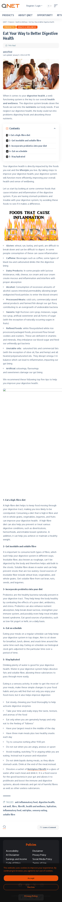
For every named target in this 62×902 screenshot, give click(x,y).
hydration (51, 806)
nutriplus (26, 810)
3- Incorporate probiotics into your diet (28, 146)
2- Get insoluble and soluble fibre (25, 140)
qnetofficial (7, 52)
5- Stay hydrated (17, 156)
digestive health (46, 802)
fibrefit (21, 806)
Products (9, 27)
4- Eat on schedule (18, 151)
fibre (14, 806)
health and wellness (35, 806)
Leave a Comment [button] (49, 827)
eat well (7, 806)
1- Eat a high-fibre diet (19, 135)
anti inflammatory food (26, 802)
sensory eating (40, 810)
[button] (56, 6)
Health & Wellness (27, 27)
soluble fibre (9, 814)
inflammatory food (12, 810)
